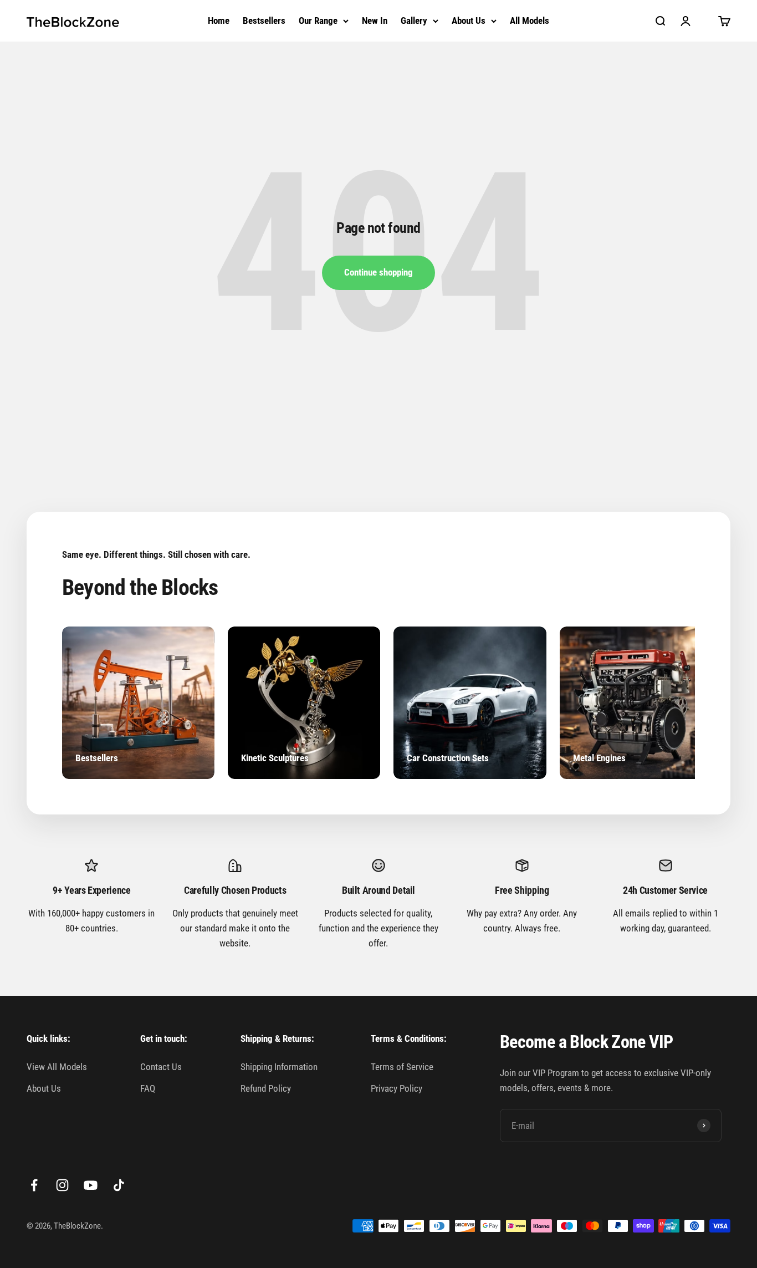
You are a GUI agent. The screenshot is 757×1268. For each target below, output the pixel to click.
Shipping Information (279, 1066)
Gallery (414, 20)
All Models (529, 20)
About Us (468, 20)
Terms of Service (402, 1066)
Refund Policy (266, 1088)
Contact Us (161, 1066)
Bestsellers (264, 20)
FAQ (147, 1088)
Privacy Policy (396, 1088)
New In (374, 20)
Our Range (318, 20)
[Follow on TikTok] (118, 1185)
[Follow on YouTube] (90, 1185)
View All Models (57, 1066)
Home (218, 20)
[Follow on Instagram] (62, 1185)
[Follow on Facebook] (34, 1185)
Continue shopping (378, 272)
